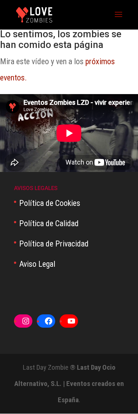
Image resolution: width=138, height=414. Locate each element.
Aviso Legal (37, 264)
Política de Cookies (49, 203)
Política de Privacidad (54, 243)
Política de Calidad (49, 223)
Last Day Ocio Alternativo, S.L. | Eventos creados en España (69, 383)
